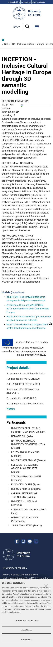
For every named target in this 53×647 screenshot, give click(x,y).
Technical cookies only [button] (26, 620)
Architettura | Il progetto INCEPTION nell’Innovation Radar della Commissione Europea (27, 309)
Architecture (3, 40)
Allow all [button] (26, 630)
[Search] (27, 26)
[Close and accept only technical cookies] (46, 586)
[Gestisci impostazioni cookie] (50, 323)
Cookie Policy (14, 612)
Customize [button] (26, 639)
